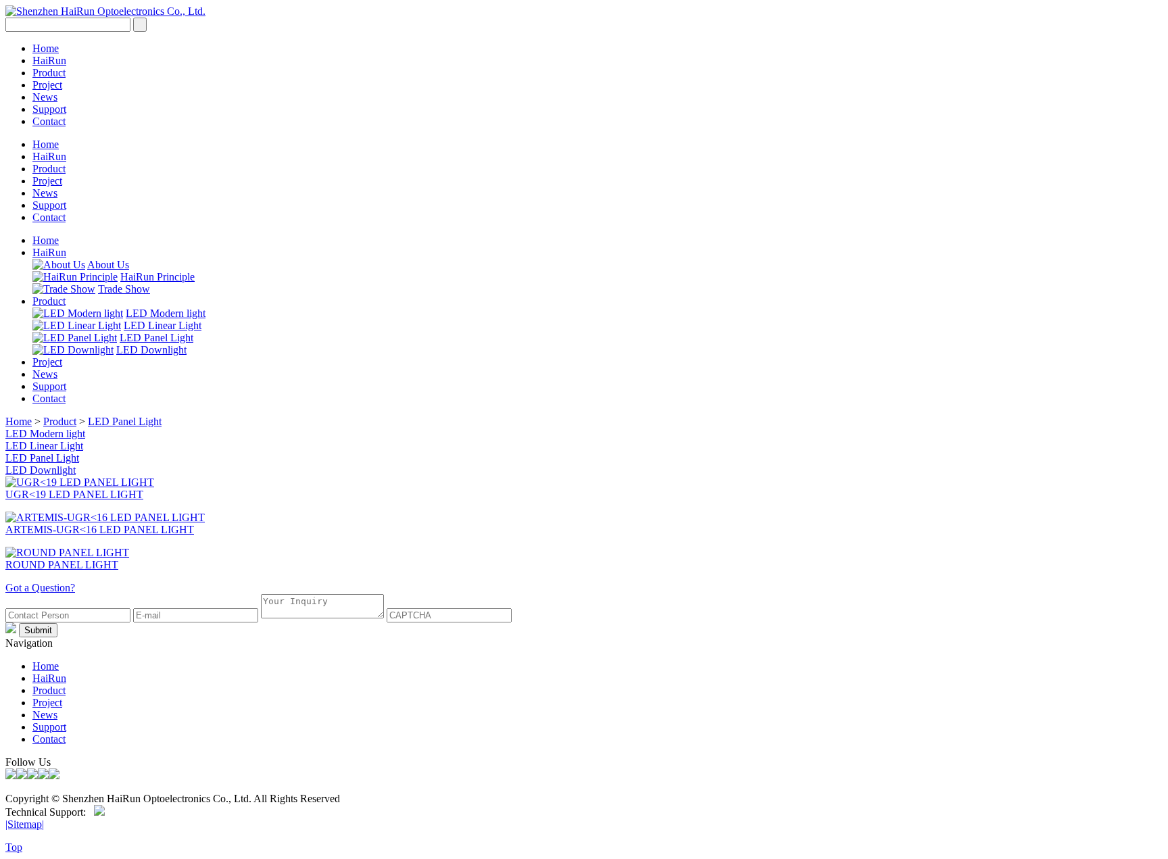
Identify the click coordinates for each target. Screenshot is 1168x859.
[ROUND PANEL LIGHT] (67, 552)
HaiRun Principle (157, 277)
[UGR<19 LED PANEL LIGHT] (79, 482)
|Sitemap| (24, 824)
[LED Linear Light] (76, 325)
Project (47, 85)
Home (45, 48)
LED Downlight (151, 349)
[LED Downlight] (73, 349)
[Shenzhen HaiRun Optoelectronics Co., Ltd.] (105, 11)
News (44, 97)
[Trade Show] (63, 289)
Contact (49, 121)
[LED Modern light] (77, 313)
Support (49, 109)
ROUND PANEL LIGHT (61, 564)
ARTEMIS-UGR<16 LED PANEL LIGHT (99, 529)
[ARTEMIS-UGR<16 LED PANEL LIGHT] (105, 517)
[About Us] (58, 264)
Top (13, 847)
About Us (108, 264)
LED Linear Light (162, 325)
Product (49, 72)
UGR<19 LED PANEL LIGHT (74, 494)
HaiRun (49, 60)
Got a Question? (40, 587)
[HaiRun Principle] (75, 277)
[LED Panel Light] (74, 337)
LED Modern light (165, 313)
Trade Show (124, 289)
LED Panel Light (156, 337)
